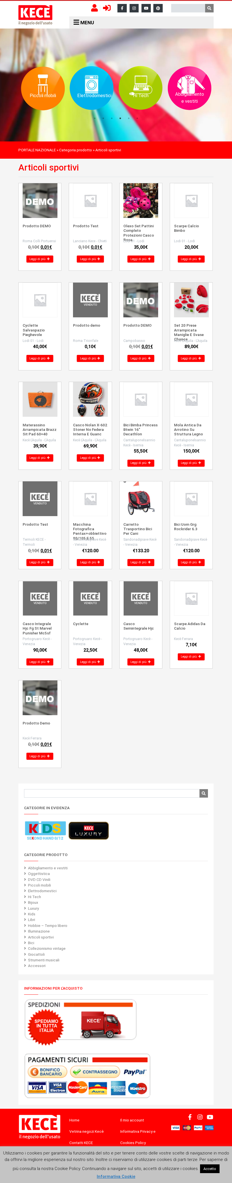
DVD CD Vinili (39, 879)
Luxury (33, 908)
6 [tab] (137, 118)
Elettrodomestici (42, 891)
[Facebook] (122, 8)
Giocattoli (36, 954)
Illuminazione (39, 931)
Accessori (37, 965)
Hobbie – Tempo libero (47, 925)
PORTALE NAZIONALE (37, 150)
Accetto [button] (209, 1169)
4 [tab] (120, 118)
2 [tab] (103, 118)
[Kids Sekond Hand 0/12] (45, 831)
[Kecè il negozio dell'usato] (35, 15)
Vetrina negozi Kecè (86, 1131)
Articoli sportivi (41, 937)
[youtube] (146, 8)
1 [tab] (95, 118)
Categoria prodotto (75, 150)
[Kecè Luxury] (88, 831)
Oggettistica (39, 873)
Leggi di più (37, 259)
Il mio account (132, 1120)
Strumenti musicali (43, 960)
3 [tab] (112, 118)
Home (74, 1120)
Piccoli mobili (39, 885)
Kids (31, 914)
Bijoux (33, 902)
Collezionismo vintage (47, 948)
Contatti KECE (81, 1142)
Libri (31, 919)
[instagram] (134, 8)
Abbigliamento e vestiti (48, 868)
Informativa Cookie (116, 1176)
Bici (31, 942)
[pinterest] (158, 8)
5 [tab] (129, 118)
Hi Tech (34, 896)
